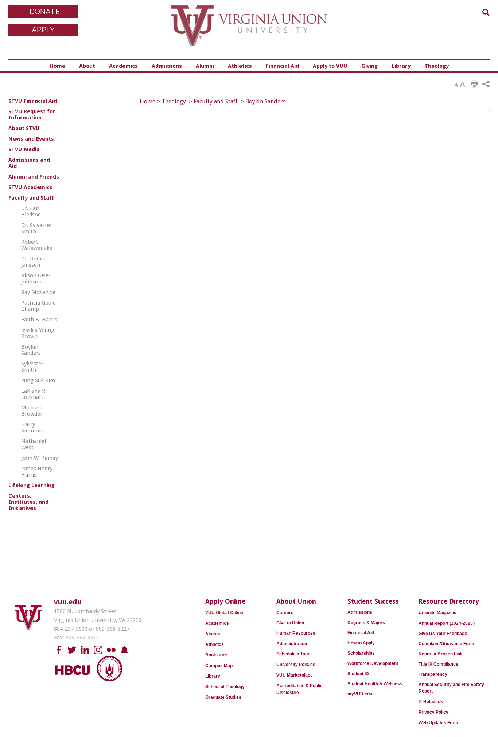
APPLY (43, 30)
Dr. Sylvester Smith (36, 228)
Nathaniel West (33, 444)
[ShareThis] (486, 84)
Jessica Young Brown (37, 333)
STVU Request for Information (31, 114)
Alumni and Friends (33, 176)
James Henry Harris (36, 471)
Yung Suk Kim (38, 380)
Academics (123, 66)
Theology (436, 66)
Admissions (167, 66)
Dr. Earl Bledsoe (31, 211)
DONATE (45, 11)
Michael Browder (31, 410)
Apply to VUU (330, 66)
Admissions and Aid (29, 163)
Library (401, 66)
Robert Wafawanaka (36, 245)
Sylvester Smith (32, 366)
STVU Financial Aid (32, 101)
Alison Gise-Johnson (36, 278)
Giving (369, 66)
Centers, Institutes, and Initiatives (28, 502)
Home (57, 66)
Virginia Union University (249, 30)
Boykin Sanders (265, 101)
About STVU (24, 128)
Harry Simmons (33, 427)
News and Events (31, 139)
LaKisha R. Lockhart (34, 394)
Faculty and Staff (216, 101)
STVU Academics (30, 187)
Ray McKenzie (38, 292)
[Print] (474, 84)
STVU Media (24, 149)
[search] (486, 12)
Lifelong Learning (31, 485)
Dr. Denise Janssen (34, 261)
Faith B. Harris (39, 319)
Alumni (205, 66)
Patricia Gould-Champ (39, 305)
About (87, 66)
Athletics (240, 66)
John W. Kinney (39, 458)
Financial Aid (282, 66)
